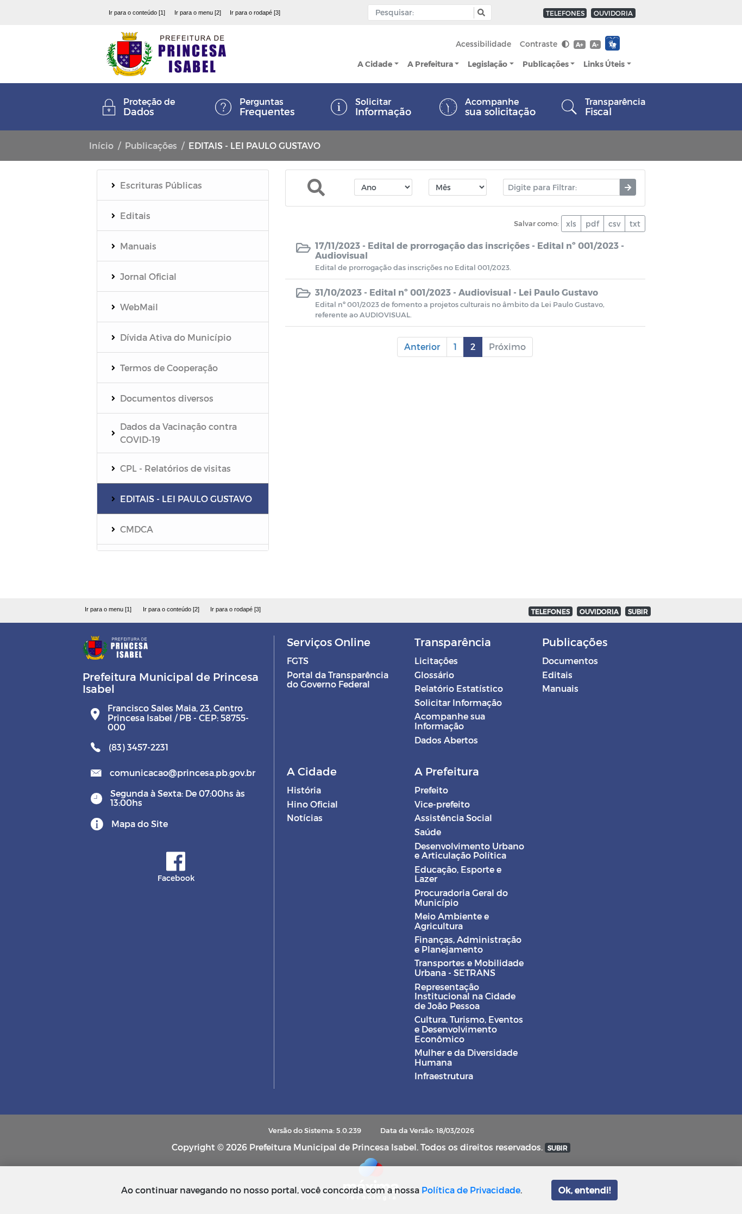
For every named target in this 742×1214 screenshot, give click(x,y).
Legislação (487, 63)
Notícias (305, 817)
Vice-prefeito (442, 804)
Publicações (546, 63)
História (304, 790)
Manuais (560, 688)
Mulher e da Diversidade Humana (466, 1057)
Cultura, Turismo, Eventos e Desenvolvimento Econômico (468, 1028)
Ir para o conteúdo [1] (137, 12)
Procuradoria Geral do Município (461, 897)
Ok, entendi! (584, 1190)
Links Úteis (604, 63)
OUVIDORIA (613, 13)
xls (571, 223)
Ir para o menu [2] (197, 12)
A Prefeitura (430, 63)
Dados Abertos (446, 740)
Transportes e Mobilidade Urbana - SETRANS (469, 968)
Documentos (570, 660)
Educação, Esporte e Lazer (457, 874)
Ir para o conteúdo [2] (171, 609)
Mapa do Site (139, 823)
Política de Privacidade (471, 1190)
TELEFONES (565, 13)
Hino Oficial (312, 804)
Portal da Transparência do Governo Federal (337, 679)
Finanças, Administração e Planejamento (467, 944)
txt (635, 223)
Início (101, 145)
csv (614, 223)
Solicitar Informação (458, 702)
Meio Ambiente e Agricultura (451, 921)
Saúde (427, 832)
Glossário (434, 674)
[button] (480, 12)
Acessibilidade (483, 43)
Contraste (539, 43)
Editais (557, 674)
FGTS (298, 660)
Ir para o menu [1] (108, 609)
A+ (579, 44)
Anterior (422, 346)
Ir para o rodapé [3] (255, 12)
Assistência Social (453, 817)
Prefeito (431, 790)
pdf (592, 223)
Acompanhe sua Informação (449, 721)
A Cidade (374, 63)
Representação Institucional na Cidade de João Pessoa (464, 996)
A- (595, 44)
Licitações (436, 660)
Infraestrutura (443, 1076)
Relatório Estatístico (458, 688)
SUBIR (638, 611)
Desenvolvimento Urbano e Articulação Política (469, 851)
